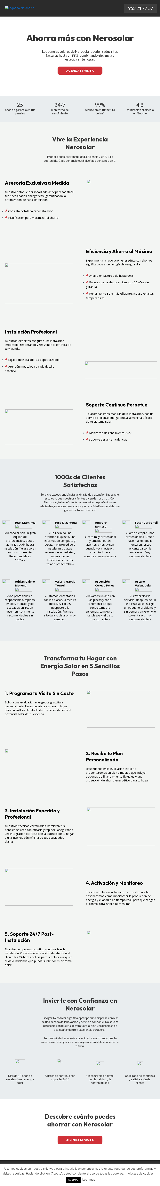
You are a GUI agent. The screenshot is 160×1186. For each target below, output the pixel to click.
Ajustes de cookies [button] (141, 1173)
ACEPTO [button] (73, 1179)
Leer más (88, 1179)
